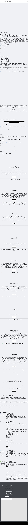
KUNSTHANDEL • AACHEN (8, 1)
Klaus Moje (14, 379)
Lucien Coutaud (14, 190)
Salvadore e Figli (14, 237)
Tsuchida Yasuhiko (14, 354)
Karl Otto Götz (14, 260)
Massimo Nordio (14, 307)
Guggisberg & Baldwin (14, 330)
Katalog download (8, 428)
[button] (0, 273)
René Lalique (14, 166)
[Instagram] (8, 496)
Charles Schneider (14, 213)
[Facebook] (6, 496)
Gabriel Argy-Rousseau (14, 283)
